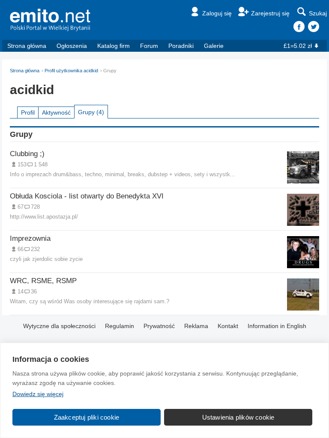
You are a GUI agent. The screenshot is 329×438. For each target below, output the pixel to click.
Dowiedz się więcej (37, 394)
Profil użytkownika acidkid (71, 70)
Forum (149, 45)
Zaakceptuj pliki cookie (87, 417)
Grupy (91, 112)
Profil (28, 112)
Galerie (214, 45)
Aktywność (56, 112)
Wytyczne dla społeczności (59, 326)
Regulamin (119, 326)
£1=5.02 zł (298, 45)
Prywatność (159, 326)
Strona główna (26, 45)
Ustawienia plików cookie (238, 417)
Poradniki (181, 45)
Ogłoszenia (72, 45)
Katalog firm (113, 45)
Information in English (277, 326)
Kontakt (228, 326)
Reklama (196, 326)
